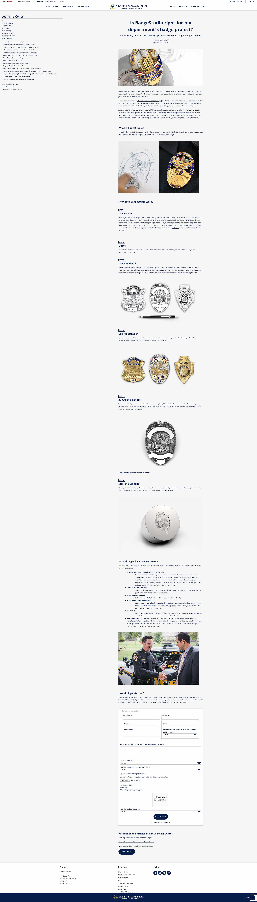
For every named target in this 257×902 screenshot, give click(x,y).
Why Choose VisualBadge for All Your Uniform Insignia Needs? (22, 69)
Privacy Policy (123, 886)
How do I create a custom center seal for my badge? (136, 842)
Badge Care (122, 889)
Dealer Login (194, 6)
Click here (175, 228)
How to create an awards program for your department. (20, 53)
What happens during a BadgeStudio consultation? (18, 50)
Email (126, 724)
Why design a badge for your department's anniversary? (20, 55)
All (2, 21)
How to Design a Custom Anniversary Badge (16, 76)
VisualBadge (164, 106)
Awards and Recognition (10, 84)
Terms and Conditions (125, 884)
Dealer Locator (123, 878)
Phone (165, 724)
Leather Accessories (8, 33)
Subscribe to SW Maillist (162, 823)
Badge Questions (7, 26)
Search (251, 2)
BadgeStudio (123, 132)
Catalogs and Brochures (126, 875)
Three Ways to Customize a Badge (13, 58)
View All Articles (126, 852)
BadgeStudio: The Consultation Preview (15, 66)
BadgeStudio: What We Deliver (12, 61)
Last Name (165, 715)
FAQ (119, 881)
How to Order (123, 872)
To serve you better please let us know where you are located (179, 731)
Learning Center (83, 6)
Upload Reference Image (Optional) (132, 774)
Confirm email (129, 730)
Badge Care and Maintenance (12, 89)
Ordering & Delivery (8, 36)
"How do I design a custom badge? (149, 101)
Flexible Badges (7, 31)
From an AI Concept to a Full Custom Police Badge (18, 79)
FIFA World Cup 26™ (40, 2)
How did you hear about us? (130, 809)
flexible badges (179, 618)
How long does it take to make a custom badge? (134, 838)
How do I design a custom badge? (13, 42)
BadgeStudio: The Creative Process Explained (16, 63)
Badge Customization (9, 87)
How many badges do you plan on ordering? (135, 767)
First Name (127, 715)
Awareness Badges (8, 23)
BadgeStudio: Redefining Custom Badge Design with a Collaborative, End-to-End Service (29, 74)
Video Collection (236, 2)
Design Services (7, 38)
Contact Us (182, 6)
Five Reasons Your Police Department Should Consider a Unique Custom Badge (27, 71)
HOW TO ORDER (68, 6)
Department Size (126, 761)
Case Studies (6, 28)
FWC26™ (205, 6)
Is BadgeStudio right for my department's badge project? (20, 47)
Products (56, 6)
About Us (172, 6)
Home (48, 6)
